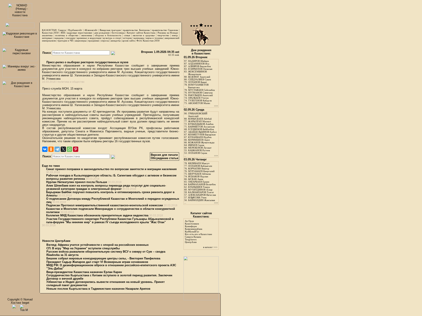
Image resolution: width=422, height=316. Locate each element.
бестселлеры (118, 32)
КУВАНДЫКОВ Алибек (200, 124)
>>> (216, 105)
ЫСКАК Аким (195, 179)
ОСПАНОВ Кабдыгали (200, 166)
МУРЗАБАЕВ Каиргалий (201, 171)
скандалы (59, 38)
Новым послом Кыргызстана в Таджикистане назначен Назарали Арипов (98, 288)
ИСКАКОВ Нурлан (198, 176)
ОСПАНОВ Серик (197, 153)
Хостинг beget (20, 302)
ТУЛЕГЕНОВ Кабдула (200, 100)
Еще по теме (51, 165)
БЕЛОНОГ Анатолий (199, 76)
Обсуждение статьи (164, 158)
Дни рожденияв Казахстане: (201, 51)
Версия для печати (164, 154)
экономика (86, 35)
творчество (163, 35)
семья (127, 35)
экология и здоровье (144, 35)
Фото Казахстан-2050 (148, 40)
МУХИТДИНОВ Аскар (200, 189)
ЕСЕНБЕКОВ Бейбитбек (201, 129)
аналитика (47, 35)
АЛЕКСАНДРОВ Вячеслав (202, 195)
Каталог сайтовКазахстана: (201, 215)
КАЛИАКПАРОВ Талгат (201, 192)
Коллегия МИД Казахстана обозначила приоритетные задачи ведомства (97, 215)
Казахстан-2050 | (51, 32)
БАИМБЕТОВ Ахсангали (201, 126)
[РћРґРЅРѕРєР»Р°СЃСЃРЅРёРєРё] (51, 149)
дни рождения (102, 32)
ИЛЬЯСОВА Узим (197, 197)
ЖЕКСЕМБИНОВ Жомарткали (197, 72)
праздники (93, 40)
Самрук (62, 30)
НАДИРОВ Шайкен (198, 61)
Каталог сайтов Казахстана (141, 32)
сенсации (70, 38)
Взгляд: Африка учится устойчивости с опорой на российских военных (97, 244)
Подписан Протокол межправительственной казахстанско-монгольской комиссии (104, 205)
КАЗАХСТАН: (49, 30)
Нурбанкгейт (75, 30)
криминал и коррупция (89, 38)
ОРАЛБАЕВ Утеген (198, 98)
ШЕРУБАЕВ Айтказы (199, 173)
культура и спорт (112, 38)
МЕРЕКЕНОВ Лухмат (199, 147)
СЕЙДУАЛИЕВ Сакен (199, 79)
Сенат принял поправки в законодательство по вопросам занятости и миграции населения (111, 169)
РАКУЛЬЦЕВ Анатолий (200, 95)
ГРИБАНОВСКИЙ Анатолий (197, 114)
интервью (47, 38)
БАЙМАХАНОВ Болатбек (202, 184)
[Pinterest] (75, 149)
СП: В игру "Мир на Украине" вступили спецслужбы (83, 248)
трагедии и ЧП (65, 40)
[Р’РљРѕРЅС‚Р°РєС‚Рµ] (44, 149)
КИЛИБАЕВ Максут (198, 163)
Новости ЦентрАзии (56, 240)
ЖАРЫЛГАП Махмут (199, 121)
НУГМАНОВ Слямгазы (200, 92)
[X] (63, 149)
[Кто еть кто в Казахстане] (201, 299)
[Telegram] (57, 149)
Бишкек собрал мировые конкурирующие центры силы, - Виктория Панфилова (103, 258)
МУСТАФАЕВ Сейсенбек (201, 90)
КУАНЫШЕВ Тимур (199, 187)
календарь (139, 38)
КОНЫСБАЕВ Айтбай (200, 118)
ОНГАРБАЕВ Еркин (198, 181)
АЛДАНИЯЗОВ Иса (198, 63)
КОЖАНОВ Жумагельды (201, 142)
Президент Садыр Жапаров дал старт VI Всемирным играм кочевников (97, 262)
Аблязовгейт (90, 30)
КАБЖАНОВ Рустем (199, 150)
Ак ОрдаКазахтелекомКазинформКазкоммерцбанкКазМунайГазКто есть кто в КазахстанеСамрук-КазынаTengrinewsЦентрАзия (198, 231)
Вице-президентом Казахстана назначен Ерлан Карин (84, 272)
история (127, 38)
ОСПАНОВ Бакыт (197, 82)
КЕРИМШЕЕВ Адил (199, 139)
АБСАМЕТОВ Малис (199, 103)
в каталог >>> (210, 247)
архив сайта (128, 40)
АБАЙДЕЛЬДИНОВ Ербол (202, 132)
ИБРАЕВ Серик (196, 145)
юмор (175, 35)
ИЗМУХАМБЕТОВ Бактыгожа (198, 86)
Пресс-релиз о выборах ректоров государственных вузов (86, 62)
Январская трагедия (110, 30)
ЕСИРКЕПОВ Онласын (200, 69)
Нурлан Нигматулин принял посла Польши (76, 182)
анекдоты (115, 40)
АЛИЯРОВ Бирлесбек (199, 66)
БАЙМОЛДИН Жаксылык (201, 200)
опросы (105, 40)
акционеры (80, 40)
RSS (63, 32)
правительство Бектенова (136, 30)
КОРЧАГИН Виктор (198, 168)
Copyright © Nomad (20, 299)
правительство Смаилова (165, 30)
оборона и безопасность (108, 35)
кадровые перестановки (79, 32)
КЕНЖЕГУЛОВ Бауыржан (202, 134)
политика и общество (66, 35)
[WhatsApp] (69, 149)
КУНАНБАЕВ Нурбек (199, 137)
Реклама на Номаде (168, 32)
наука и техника (154, 38)
